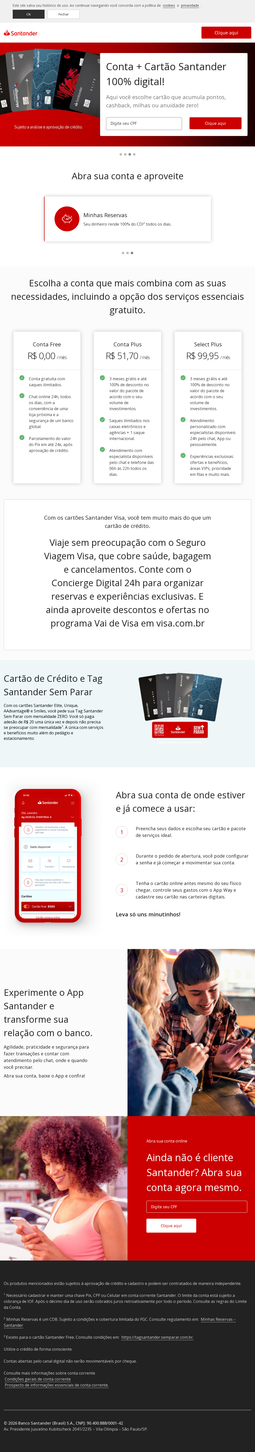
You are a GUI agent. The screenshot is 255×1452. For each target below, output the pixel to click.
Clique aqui (226, 33)
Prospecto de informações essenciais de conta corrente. (57, 1385)
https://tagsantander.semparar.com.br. (157, 1337)
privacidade (190, 5)
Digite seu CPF (124, 123)
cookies (169, 5)
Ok (28, 14)
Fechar (64, 14)
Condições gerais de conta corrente (38, 1379)
